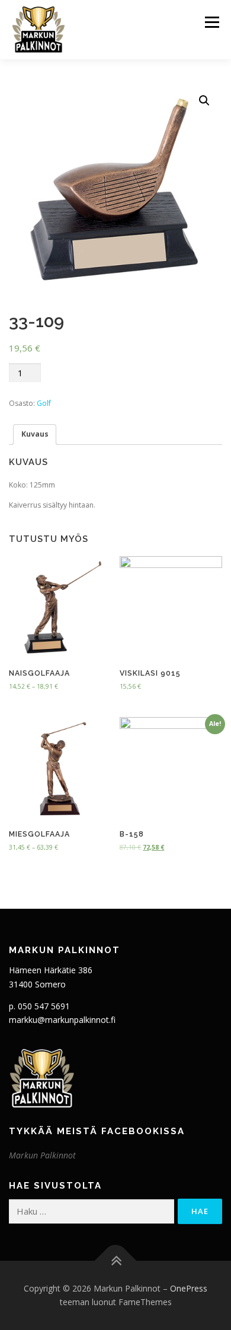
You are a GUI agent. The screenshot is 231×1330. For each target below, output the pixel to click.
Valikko (211, 22)
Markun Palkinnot (42, 1155)
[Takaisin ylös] (116, 1260)
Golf (44, 403)
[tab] (34, 434)
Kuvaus (35, 434)
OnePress (188, 1288)
